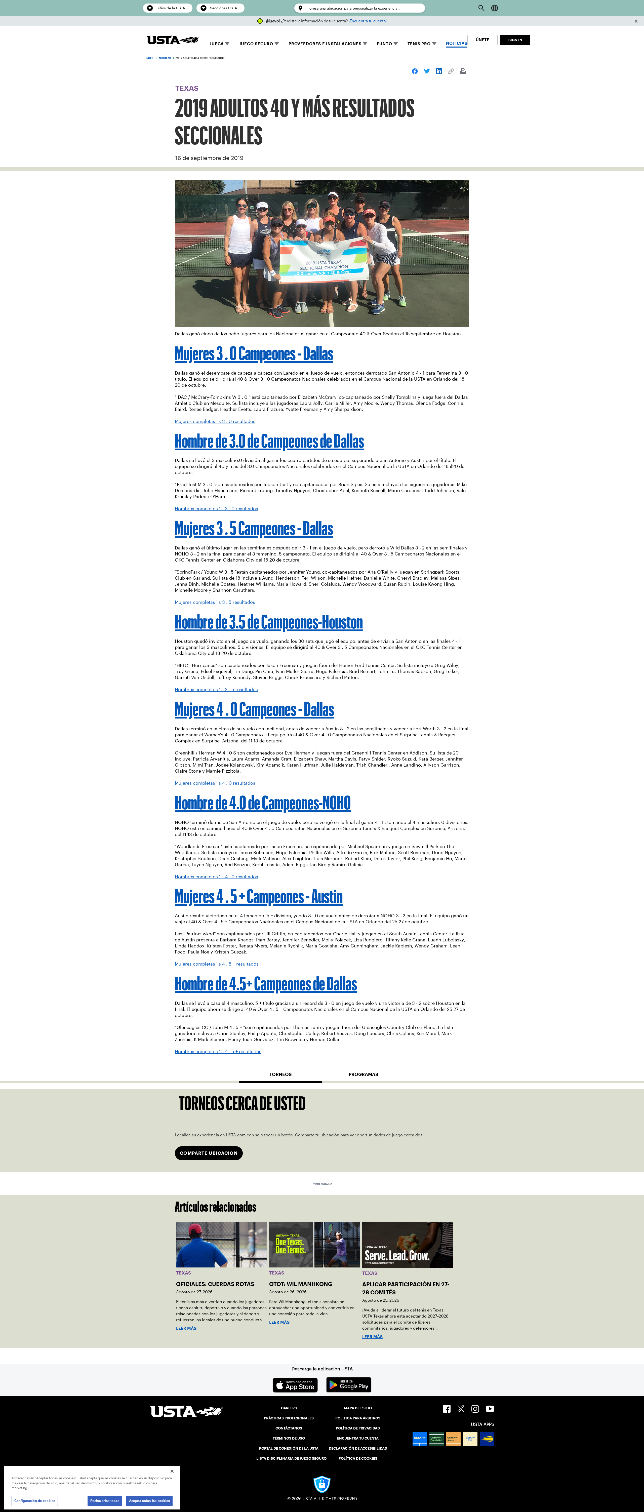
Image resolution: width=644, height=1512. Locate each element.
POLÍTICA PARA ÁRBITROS (357, 1418)
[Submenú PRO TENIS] (434, 43)
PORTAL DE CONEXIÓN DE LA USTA (288, 1448)
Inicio (149, 58)
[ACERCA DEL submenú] (395, 43)
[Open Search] (481, 8)
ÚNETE (482, 39)
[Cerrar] (172, 1471)
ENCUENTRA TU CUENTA (358, 1438)
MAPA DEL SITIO (358, 1408)
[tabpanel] (322, 1131)
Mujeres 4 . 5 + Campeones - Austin (259, 896)
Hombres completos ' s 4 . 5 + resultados (218, 1051)
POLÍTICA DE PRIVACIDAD (358, 1428)
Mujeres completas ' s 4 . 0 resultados (215, 783)
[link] (415, 71)
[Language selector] (494, 8)
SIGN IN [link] (515, 40)
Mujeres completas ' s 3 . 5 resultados (215, 602)
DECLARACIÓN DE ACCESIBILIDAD (358, 1448)
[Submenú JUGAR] (227, 43)
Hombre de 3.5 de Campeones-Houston (269, 621)
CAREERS (289, 1408)
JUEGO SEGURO (256, 44)
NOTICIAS (456, 43)
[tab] (280, 1076)
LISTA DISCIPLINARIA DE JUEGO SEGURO (291, 1458)
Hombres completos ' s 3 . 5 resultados (216, 689)
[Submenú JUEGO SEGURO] (276, 43)
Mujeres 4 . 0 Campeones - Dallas (254, 709)
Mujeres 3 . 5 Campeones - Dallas (254, 528)
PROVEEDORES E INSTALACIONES (325, 44)
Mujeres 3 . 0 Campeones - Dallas (254, 353)
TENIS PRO (419, 44)
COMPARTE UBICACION (208, 1153)
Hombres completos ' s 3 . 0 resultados (216, 508)
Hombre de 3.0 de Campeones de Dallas (269, 441)
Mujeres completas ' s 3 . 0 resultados (215, 421)
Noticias (165, 58)
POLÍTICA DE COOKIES (358, 1458)
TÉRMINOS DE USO (289, 1438)
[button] (636, 21)
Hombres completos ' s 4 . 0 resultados (216, 876)
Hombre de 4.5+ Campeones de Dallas (266, 983)
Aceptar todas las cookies (149, 1500)
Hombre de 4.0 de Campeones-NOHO (263, 802)
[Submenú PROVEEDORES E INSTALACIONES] (365, 43)
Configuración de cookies (34, 1500)
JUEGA (217, 44)
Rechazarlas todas (104, 1500)
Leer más (186, 1328)
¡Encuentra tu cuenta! (368, 21)
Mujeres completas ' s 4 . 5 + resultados (217, 964)
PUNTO (384, 44)
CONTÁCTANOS (288, 1428)
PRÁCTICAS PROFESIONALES (289, 1418)
